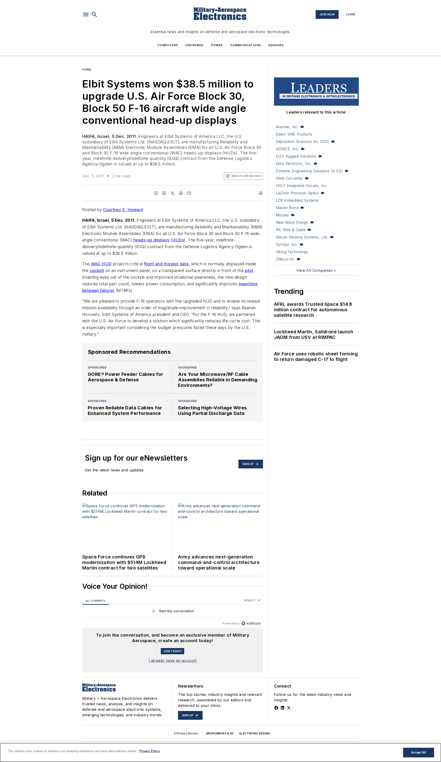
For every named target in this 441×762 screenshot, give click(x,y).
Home (86, 69)
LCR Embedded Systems (297, 200)
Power (217, 45)
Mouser (282, 215)
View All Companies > (316, 270)
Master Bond (287, 207)
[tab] (95, 600)
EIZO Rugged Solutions (296, 156)
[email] (189, 193)
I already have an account (173, 660)
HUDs (178, 240)
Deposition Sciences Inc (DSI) (302, 141)
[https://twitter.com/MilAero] (288, 707)
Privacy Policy (149, 751)
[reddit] (180, 193)
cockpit (97, 270)
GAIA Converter (289, 178)
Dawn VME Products (294, 134)
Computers (167, 45)
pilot (249, 270)
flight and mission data (166, 263)
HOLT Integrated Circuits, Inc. (302, 185)
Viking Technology (292, 251)
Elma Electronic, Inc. (294, 163)
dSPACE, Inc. (287, 149)
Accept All (418, 752)
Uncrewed (194, 45)
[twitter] (172, 193)
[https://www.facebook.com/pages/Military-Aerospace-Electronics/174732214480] (276, 707)
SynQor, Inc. (287, 244)
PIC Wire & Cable (290, 229)
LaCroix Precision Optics (297, 193)
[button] (85, 14)
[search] (94, 14)
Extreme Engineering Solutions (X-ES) (309, 171)
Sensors (275, 45)
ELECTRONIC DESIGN (254, 733)
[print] (260, 193)
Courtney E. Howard (123, 209)
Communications (245, 45)
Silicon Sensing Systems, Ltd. (302, 237)
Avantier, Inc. (287, 127)
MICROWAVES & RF (220, 733)
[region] (172, 612)
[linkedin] (164, 193)
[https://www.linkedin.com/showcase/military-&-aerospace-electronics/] (282, 707)
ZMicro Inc (285, 259)
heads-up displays (151, 240)
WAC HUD (101, 263)
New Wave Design (292, 222)
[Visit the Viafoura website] (251, 623)
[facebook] (156, 193)
